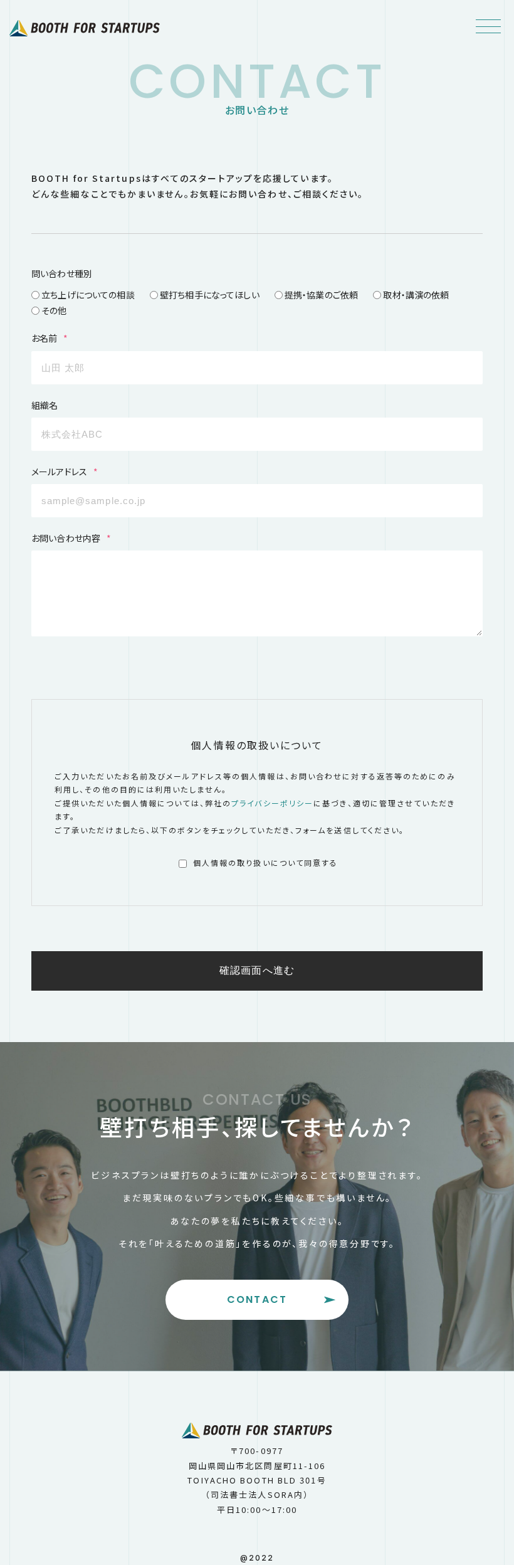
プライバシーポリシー (272, 803)
